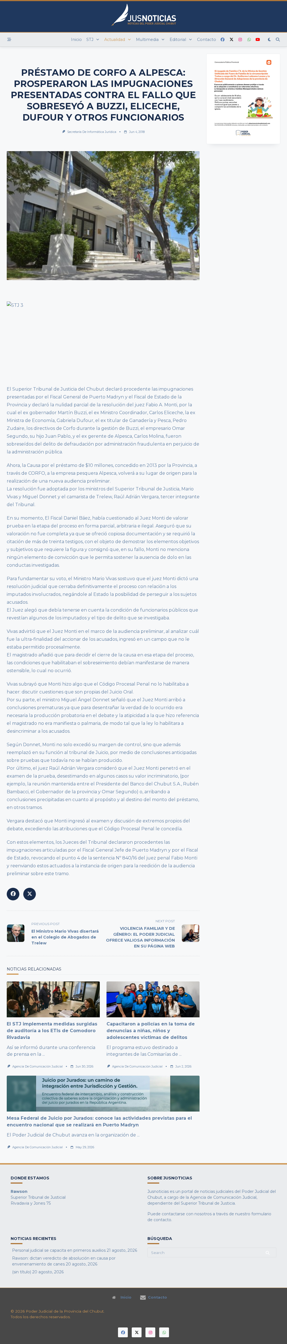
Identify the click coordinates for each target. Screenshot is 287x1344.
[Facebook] (222, 39)
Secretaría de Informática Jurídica (91, 132)
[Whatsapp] (249, 39)
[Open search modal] (277, 39)
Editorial (178, 39)
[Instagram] (240, 39)
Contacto (206, 39)
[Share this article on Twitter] (29, 894)
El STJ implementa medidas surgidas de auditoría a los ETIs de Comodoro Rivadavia (52, 1030)
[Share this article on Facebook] (13, 894)
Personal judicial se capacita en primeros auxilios (59, 1250)
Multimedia (147, 39)
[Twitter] (231, 39)
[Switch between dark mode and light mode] (269, 39)
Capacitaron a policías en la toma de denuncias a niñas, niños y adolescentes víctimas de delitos (151, 1030)
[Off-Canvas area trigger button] (9, 39)
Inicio (76, 39)
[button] (218, 98)
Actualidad (114, 39)
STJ (89, 39)
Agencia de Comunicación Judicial (37, 1066)
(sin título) (21, 1271)
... (43, 1054)
